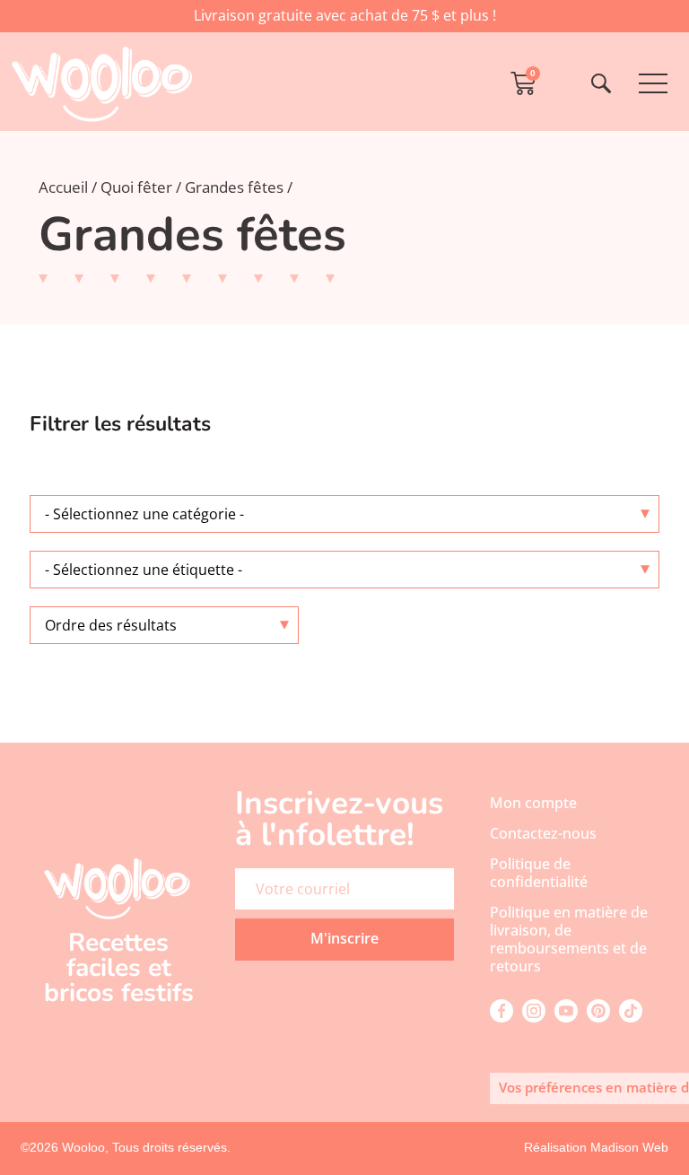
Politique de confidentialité (539, 873)
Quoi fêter (136, 187)
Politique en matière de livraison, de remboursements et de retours (569, 939)
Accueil (63, 187)
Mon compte (533, 803)
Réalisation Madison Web (596, 1147)
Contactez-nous (543, 833)
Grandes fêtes (234, 187)
